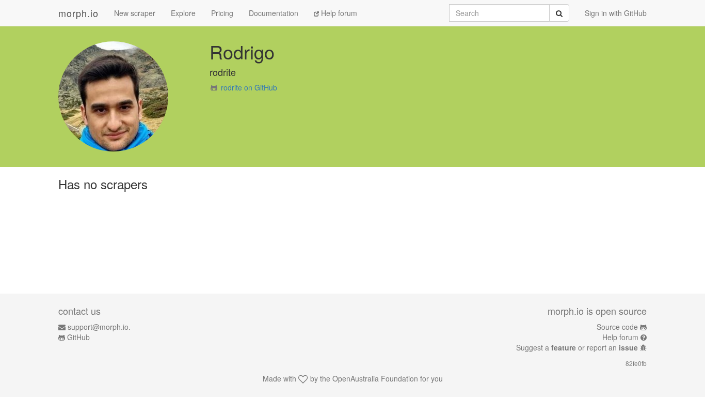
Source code (617, 327)
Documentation (273, 13)
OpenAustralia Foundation (375, 378)
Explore (183, 13)
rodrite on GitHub (249, 87)
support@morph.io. (99, 327)
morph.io (78, 13)
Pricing (222, 13)
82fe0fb (636, 363)
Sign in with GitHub (616, 13)
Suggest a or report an (577, 347)
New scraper (134, 13)
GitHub (78, 337)
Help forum (338, 13)
